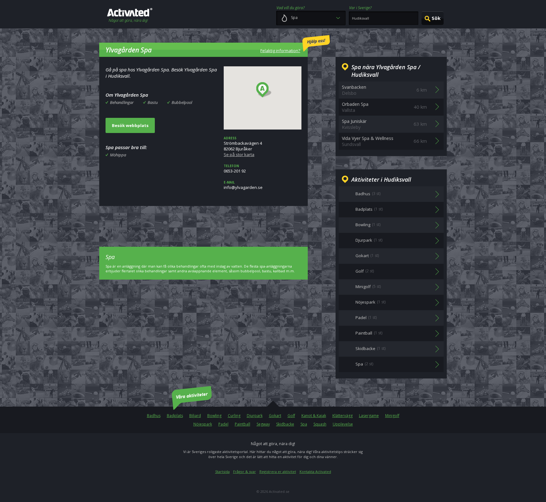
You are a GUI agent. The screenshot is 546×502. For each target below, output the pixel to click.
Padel (223, 424)
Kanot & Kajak (313, 415)
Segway (263, 424)
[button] (264, 90)
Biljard (195, 415)
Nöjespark (202, 424)
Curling (234, 415)
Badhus (154, 415)
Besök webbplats (130, 125)
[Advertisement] (203, 221)
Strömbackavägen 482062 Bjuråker (243, 146)
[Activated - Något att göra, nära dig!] (129, 16)
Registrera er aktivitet (277, 471)
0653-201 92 (235, 169)
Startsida (222, 471)
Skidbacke (285, 424)
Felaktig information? (280, 50)
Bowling (214, 415)
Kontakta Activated (315, 471)
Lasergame (369, 415)
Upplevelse (343, 424)
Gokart (275, 415)
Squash (319, 424)
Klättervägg (342, 415)
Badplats (175, 415)
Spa (303, 424)
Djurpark (255, 415)
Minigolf (392, 415)
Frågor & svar (244, 471)
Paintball (242, 424)
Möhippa (118, 155)
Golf (291, 415)
